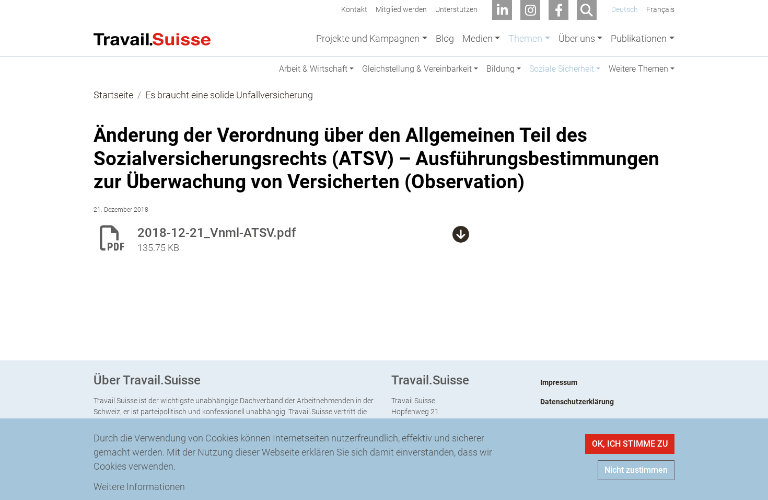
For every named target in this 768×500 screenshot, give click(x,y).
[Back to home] (152, 38)
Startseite (113, 94)
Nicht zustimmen (636, 470)
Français (660, 9)
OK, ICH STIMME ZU (630, 444)
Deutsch (624, 9)
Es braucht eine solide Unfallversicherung (229, 94)
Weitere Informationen (139, 486)
